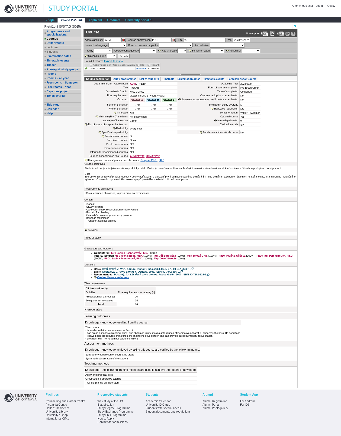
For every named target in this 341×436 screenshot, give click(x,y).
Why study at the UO (110, 401)
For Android (247, 401)
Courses (52, 38)
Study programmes (124, 79)
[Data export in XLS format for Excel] (272, 33)
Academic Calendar (158, 401)
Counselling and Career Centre (65, 401)
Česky (331, 5)
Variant (155, 65)
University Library (57, 411)
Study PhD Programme (111, 415)
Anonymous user (303, 5)
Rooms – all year (58, 78)
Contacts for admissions (112, 422)
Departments (55, 43)
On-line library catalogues (113, 277)
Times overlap (56, 95)
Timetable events (58, 60)
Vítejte (50, 20)
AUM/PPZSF (137, 156)
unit (94, 40)
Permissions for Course (242, 79)
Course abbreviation (139, 40)
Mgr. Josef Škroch (165, 258)
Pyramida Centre (56, 404)
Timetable (168, 79)
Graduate (113, 20)
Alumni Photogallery (215, 408)
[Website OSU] (23, 8)
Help (50, 113)
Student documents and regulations (168, 411)
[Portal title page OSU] (77, 8)
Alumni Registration (215, 401)
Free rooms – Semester (62, 82)
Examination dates (59, 56)
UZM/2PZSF (153, 156)
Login (319, 5)
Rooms (51, 73)
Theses (51, 65)
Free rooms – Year (59, 87)
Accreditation (201, 45)
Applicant (95, 20)
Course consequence (126, 50)
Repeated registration (226, 108)
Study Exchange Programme (115, 411)
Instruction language (96, 45)
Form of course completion (143, 45)
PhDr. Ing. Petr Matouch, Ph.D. (275, 255)
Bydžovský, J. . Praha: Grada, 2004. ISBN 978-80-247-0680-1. (146, 269)
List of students (149, 79)
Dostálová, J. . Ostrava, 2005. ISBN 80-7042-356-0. (141, 271)
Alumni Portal (211, 404)
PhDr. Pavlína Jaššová (232, 255)
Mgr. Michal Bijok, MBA (129, 255)
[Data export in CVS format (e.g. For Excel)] (280, 33)
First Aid (141, 68)
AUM (133, 83)
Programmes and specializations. (58, 33)
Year (229, 40)
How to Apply (105, 418)
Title (180, 40)
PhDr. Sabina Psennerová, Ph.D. (128, 253)
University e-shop (57, 415)
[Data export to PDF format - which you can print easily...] (264, 33)
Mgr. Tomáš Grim (197, 255)
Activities (93, 230)
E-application (105, 404)
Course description (97, 79)
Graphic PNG (149, 160)
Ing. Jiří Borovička (165, 255)
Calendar (53, 109)
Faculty (89, 50)
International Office (57, 418)
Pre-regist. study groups (63, 69)
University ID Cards (158, 404)
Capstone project (58, 91)
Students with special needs (163, 408)
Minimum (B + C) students (113, 116)
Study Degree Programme (113, 408)
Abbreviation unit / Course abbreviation (114, 65)
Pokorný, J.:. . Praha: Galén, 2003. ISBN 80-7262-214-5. (160, 274)
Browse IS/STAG (71, 20)
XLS (161, 160)
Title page (53, 104)
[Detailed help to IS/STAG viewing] (293, 33)
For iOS (245, 404)
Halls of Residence (58, 408)
